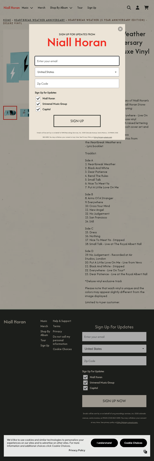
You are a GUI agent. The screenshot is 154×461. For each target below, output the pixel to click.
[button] (120, 29)
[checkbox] (77, 98)
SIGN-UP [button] (77, 121)
